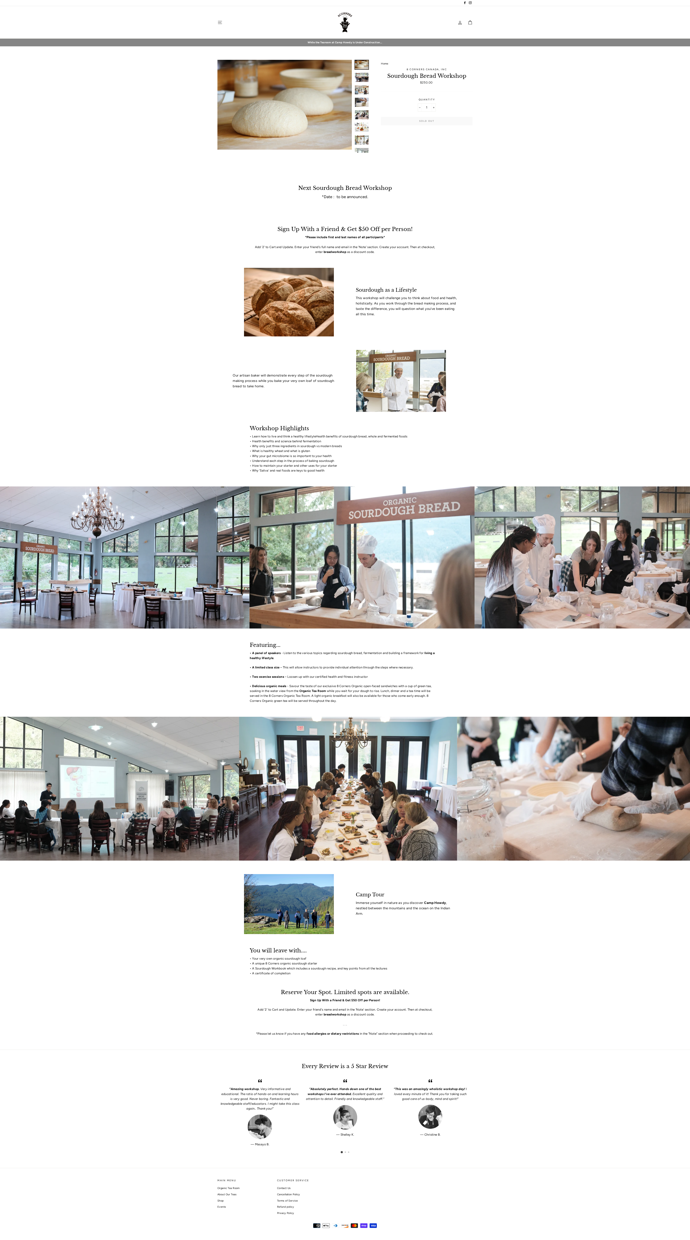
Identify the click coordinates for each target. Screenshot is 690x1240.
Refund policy (285, 1206)
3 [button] (349, 1152)
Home (384, 63)
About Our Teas (226, 1194)
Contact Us (284, 1188)
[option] (345, 42)
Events (221, 1206)
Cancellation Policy (288, 1194)
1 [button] (342, 1152)
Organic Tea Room (228, 1188)
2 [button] (345, 1152)
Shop (220, 1200)
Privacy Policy (285, 1213)
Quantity (427, 99)
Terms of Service (287, 1200)
